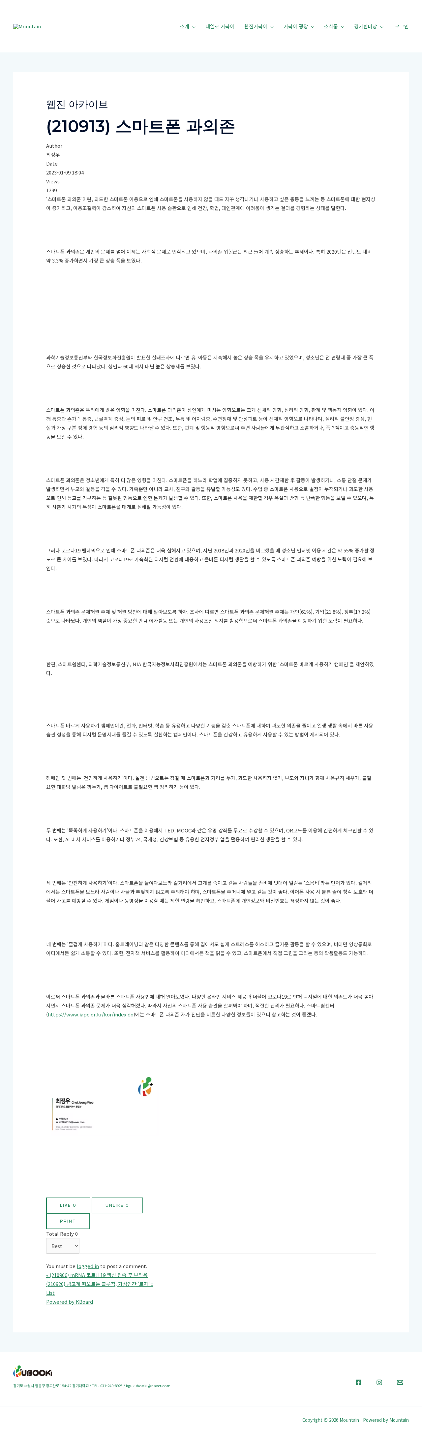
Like (68, 1205)
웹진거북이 (255, 26)
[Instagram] (379, 1382)
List (50, 1292)
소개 (184, 26)
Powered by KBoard (69, 1301)
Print (68, 1221)
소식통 (331, 26)
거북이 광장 (296, 26)
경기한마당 (365, 26)
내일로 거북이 (219, 26)
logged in (88, 1265)
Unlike (117, 1205)
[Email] (400, 1382)
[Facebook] (358, 1382)
